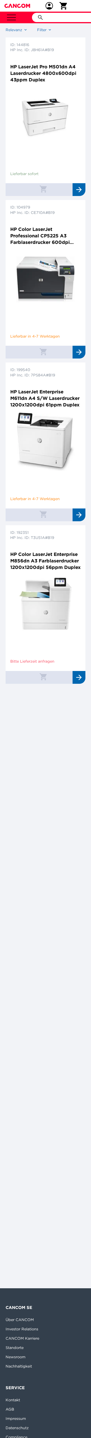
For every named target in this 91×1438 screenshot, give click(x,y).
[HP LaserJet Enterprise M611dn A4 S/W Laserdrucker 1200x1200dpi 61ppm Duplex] (45, 442)
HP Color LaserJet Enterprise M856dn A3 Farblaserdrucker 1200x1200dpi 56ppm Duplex (45, 560)
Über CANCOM (20, 1319)
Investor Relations (22, 1329)
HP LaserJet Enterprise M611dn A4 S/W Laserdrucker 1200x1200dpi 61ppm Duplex (45, 398)
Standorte (15, 1347)
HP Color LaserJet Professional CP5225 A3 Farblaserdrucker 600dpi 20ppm (40, 236)
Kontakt (13, 1400)
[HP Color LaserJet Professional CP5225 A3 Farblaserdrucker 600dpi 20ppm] (45, 279)
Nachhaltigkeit (19, 1366)
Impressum (16, 1418)
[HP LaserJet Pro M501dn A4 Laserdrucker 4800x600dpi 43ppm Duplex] (45, 117)
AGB (10, 1409)
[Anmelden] (49, 6)
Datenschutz (17, 1427)
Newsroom (15, 1357)
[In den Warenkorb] (43, 188)
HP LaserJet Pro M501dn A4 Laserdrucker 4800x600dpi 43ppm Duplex (43, 73)
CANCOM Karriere (22, 1338)
